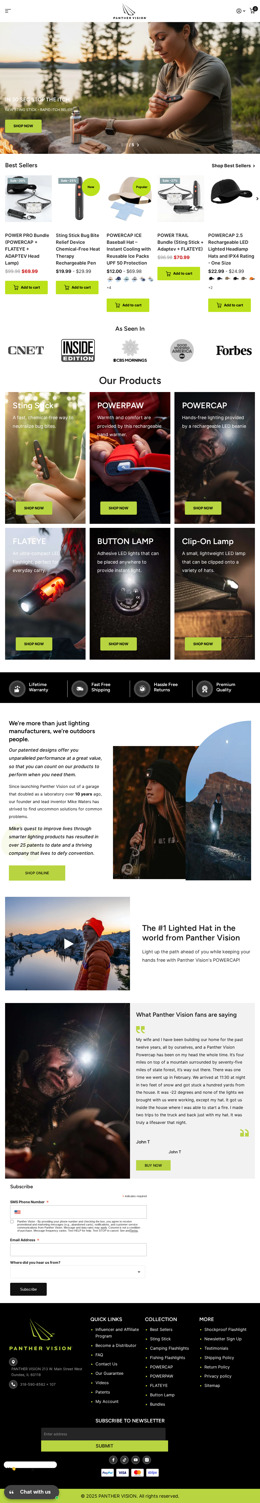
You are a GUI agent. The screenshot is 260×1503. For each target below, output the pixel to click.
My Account (107, 1401)
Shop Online (37, 873)
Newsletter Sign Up (223, 1338)
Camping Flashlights (169, 1348)
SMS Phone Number (29, 1201)
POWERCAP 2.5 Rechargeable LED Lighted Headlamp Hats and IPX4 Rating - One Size (231, 249)
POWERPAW (161, 1376)
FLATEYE (159, 1385)
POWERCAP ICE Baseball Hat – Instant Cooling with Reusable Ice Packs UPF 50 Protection (129, 249)
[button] (122, 145)
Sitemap (212, 1385)
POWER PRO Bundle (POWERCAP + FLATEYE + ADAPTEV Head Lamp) (27, 249)
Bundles (157, 1404)
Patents (102, 1392)
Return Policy (217, 1366)
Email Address (25, 1239)
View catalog (11, 11)
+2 (210, 287)
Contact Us (106, 1363)
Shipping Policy (219, 1357)
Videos (102, 1382)
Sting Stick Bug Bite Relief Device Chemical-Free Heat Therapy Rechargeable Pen (78, 249)
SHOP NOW (34, 508)
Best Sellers (161, 1329)
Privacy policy (218, 1376)
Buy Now (153, 1165)
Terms (134, 1230)
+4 (109, 287)
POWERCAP (161, 1366)
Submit (104, 1446)
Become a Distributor (115, 1345)
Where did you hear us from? (35, 1262)
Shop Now (23, 126)
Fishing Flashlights (167, 1357)
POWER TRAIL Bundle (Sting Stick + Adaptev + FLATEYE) (180, 242)
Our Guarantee (109, 1373)
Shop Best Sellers (232, 165)
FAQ (99, 1354)
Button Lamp (162, 1394)
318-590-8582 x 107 (38, 1384)
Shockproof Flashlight (225, 1329)
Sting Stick (160, 1338)
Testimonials (216, 1348)
